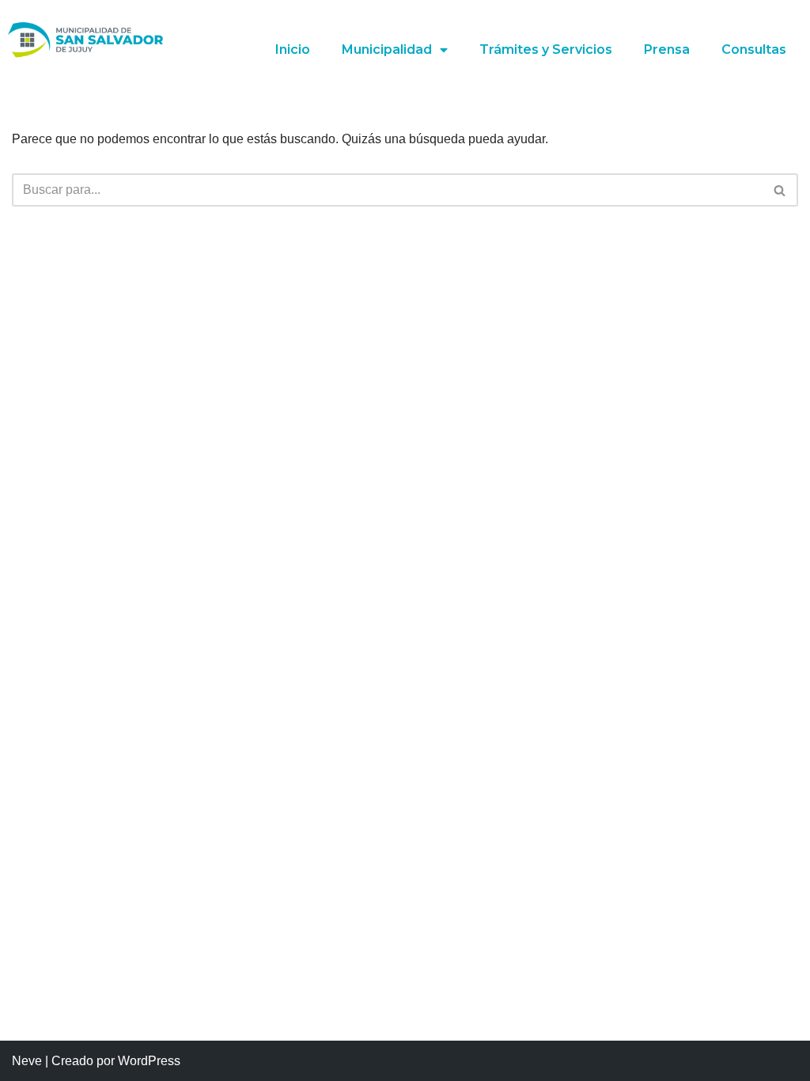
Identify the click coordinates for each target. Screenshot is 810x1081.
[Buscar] (780, 190)
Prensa (667, 49)
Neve (27, 1061)
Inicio (292, 49)
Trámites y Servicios (545, 49)
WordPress (149, 1061)
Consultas (753, 49)
